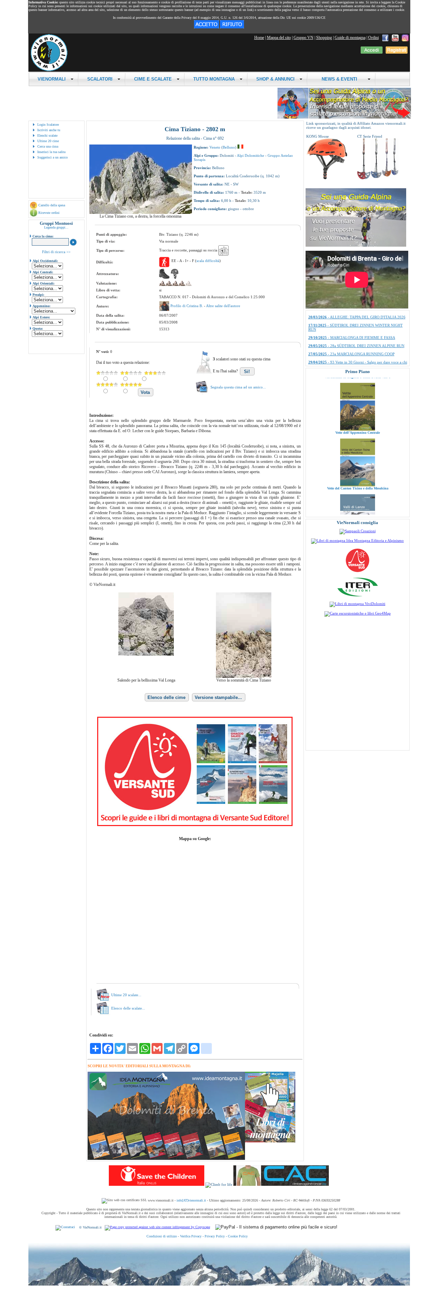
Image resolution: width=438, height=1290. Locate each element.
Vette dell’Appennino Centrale (357, 399)
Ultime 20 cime (48, 141)
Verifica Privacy (191, 1236)
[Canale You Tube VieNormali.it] (395, 37)
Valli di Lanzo (357, 510)
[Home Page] (49, 70)
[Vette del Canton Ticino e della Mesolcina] (357, 451)
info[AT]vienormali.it (191, 1200)
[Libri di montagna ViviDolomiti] (357, 604)
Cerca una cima (47, 146)
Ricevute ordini (49, 213)
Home (259, 37)
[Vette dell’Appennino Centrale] (357, 396)
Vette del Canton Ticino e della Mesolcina (357, 454)
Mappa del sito (279, 37)
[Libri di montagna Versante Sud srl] (357, 571)
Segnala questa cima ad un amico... (238, 387)
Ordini (373, 37)
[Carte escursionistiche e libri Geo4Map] (357, 613)
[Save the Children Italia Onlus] (156, 1184)
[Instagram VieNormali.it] (405, 37)
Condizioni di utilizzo (161, 1236)
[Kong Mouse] (326, 178)
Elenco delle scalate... (128, 1008)
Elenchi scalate (47, 135)
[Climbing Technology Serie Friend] (377, 178)
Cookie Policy (238, 1236)
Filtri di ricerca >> (56, 252)
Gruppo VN (303, 37)
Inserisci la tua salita (51, 152)
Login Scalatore (48, 124)
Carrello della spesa (51, 205)
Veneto (214, 147)
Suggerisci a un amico (52, 157)
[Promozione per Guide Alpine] (344, 117)
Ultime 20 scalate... (126, 995)
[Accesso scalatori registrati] (372, 52)
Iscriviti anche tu (48, 130)
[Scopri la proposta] (356, 245)
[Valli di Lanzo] (357, 507)
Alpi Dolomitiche (250, 155)
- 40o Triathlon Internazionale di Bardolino (352, 327)
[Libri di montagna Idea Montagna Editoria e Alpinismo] (357, 540)
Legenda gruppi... (56, 227)
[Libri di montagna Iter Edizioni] (357, 596)
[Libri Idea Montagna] (166, 1159)
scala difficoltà (207, 261)
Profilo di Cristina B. (187, 306)
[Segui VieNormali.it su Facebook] (385, 37)
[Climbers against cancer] (281, 1184)
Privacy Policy (215, 1236)
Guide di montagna (350, 37)
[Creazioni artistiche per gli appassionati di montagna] (357, 531)
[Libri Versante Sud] (195, 824)
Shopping (324, 37)
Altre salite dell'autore (223, 306)
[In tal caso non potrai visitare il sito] (232, 27)
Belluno (229, 147)
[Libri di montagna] (270, 1141)
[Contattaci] (65, 1227)
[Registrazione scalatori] (397, 52)
